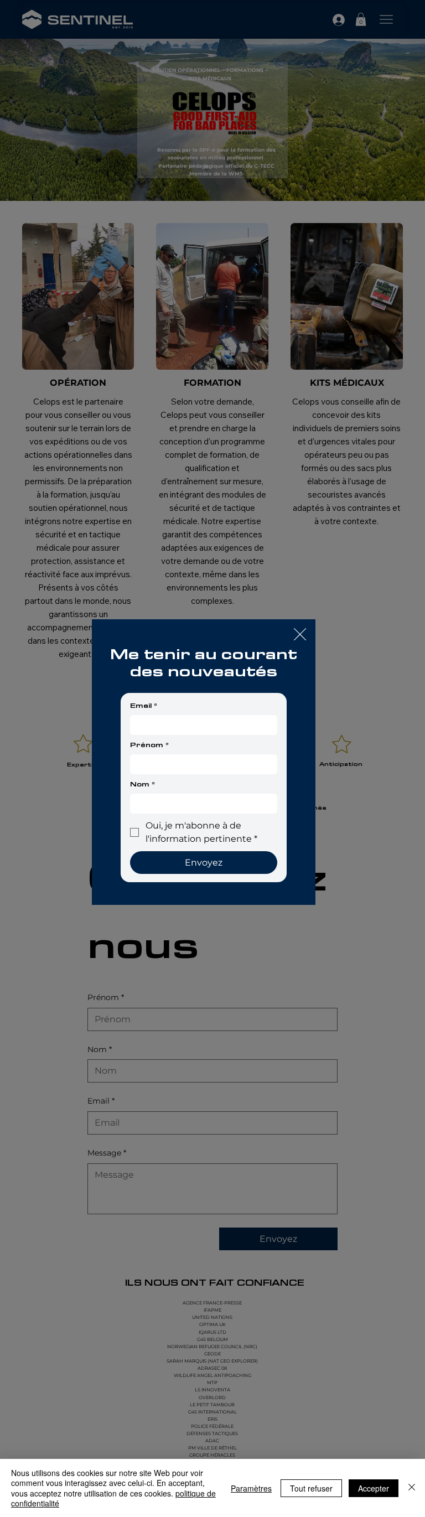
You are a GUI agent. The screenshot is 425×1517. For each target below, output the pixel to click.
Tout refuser (311, 1488)
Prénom (149, 745)
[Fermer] (411, 1488)
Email (143, 705)
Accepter (373, 1488)
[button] (300, 634)
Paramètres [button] (251, 1488)
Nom (142, 784)
